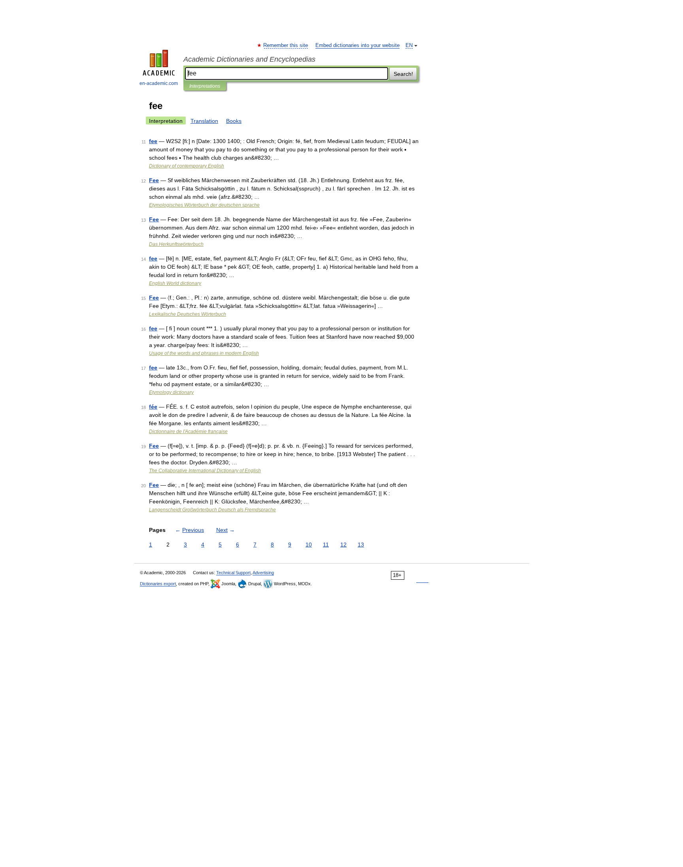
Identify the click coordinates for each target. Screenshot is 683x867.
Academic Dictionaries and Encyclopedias (249, 59)
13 (361, 544)
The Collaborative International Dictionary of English (205, 470)
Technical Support (233, 572)
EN (409, 45)
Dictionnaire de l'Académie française (188, 431)
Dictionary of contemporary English (186, 166)
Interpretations (204, 86)
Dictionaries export (158, 583)
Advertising (263, 572)
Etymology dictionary (171, 392)
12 (343, 544)
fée (153, 406)
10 (309, 544)
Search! (403, 74)
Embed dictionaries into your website (357, 45)
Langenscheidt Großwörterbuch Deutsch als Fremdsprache (212, 510)
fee (153, 141)
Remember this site (286, 45)
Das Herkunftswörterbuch (176, 244)
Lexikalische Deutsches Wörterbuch (187, 314)
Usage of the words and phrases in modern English (204, 353)
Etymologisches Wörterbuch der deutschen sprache (204, 205)
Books (234, 121)
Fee (154, 180)
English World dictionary (175, 283)
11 (326, 544)
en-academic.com (159, 83)
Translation (204, 121)
